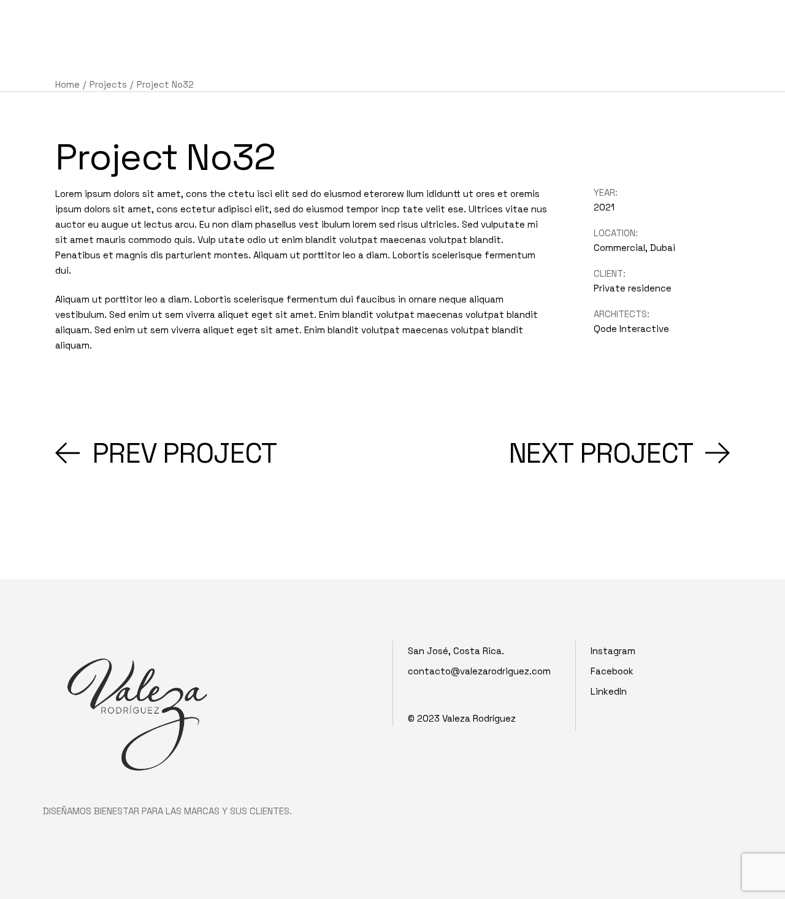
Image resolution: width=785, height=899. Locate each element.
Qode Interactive (631, 328)
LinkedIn (609, 691)
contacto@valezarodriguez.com (479, 671)
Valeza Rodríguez (479, 718)
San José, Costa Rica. (456, 651)
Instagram (613, 651)
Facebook (612, 671)
